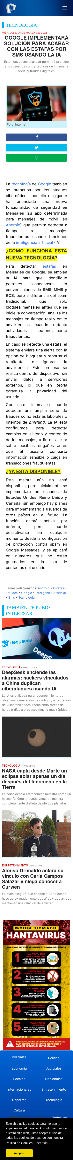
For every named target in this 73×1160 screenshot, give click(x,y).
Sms (12, 597)
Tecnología (26, 597)
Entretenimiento (53, 1089)
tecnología (21, 184)
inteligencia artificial (34, 242)
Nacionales (53, 1079)
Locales (19, 1079)
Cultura (19, 1110)
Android (13, 225)
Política (53, 1058)
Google (45, 184)
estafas (49, 266)
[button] (65, 8)
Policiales (19, 1057)
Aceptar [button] (19, 1153)
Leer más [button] (41, 1143)
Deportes (19, 1100)
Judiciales (54, 1068)
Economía (19, 1068)
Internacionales (19, 1089)
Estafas (58, 588)
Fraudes (12, 593)
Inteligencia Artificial (51, 593)
